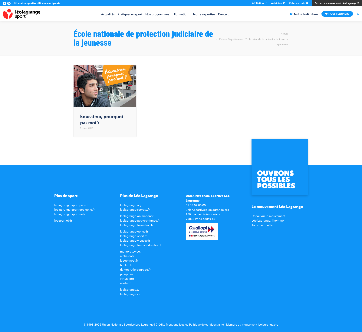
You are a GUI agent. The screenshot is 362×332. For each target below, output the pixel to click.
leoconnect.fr (129, 260)
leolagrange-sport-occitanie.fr (74, 209)
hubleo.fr (126, 265)
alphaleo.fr (127, 255)
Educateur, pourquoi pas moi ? (101, 119)
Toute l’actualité (262, 225)
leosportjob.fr (63, 220)
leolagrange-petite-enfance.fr (140, 220)
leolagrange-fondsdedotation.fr (141, 245)
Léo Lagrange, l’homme (268, 220)
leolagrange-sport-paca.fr (71, 205)
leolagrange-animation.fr (136, 215)
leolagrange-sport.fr (133, 235)
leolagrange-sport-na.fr (69, 214)
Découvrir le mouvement (268, 215)
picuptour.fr (128, 274)
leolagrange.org (131, 205)
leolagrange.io (130, 294)
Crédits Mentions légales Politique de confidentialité (190, 324)
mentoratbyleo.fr (131, 251)
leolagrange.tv (129, 289)
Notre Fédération (306, 14)
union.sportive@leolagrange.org (207, 209)
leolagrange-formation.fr (136, 225)
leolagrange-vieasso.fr (135, 240)
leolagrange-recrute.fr (135, 209)
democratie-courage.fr (135, 269)
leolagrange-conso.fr (134, 231)
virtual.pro (127, 278)
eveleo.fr (126, 283)
